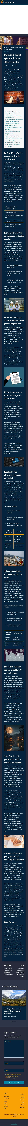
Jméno (7, 1063)
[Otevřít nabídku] (26, 2)
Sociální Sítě (6, 1107)
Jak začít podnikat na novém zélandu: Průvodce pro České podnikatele (12, 1011)
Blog (23, 1102)
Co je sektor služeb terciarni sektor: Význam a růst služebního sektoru (20, 971)
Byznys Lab (8, 65)
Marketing (6, 1096)
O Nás (22, 1104)
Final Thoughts (8, 146)
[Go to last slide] (4, 1005)
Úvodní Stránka (22, 1098)
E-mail (7, 1070)
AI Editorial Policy (14, 1124)
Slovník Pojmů (5, 1102)
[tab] (12, 1021)
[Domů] (4, 47)
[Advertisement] (14, 19)
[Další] (23, 1005)
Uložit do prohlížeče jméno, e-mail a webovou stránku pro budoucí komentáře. (13, 1076)
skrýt (17, 108)
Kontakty (22, 1107)
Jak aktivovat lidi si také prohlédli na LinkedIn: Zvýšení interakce (8, 970)
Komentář (8, 1042)
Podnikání (6, 51)
